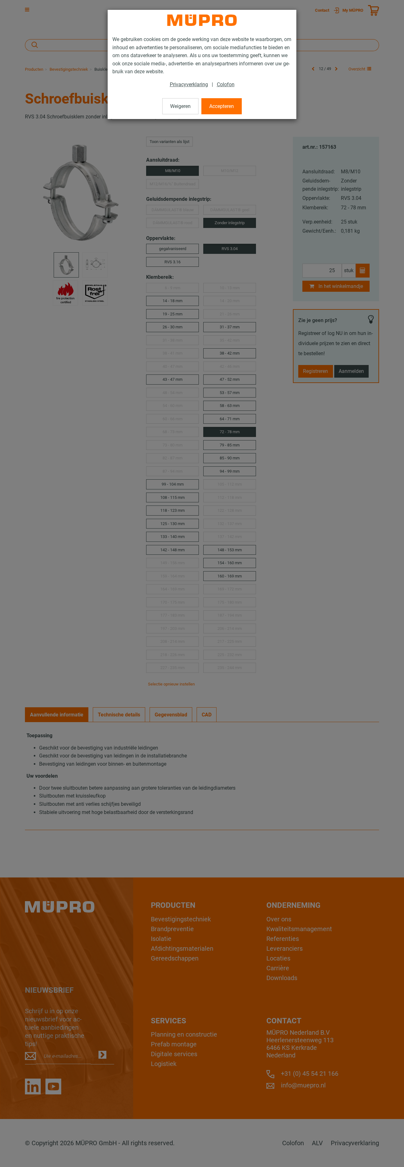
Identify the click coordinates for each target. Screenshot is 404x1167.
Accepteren (221, 106)
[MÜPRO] (202, 20)
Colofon (226, 84)
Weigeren (180, 106)
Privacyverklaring (189, 84)
